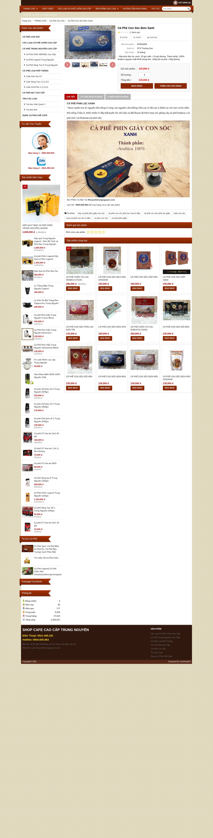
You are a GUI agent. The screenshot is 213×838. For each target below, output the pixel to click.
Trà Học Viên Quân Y (35, 104)
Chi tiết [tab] (71, 97)
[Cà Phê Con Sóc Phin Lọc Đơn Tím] (80, 310)
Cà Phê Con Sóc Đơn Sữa (112, 327)
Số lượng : (126, 74)
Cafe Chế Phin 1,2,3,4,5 (37, 87)
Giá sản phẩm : (128, 68)
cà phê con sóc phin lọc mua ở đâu (124, 213)
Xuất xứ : (131, 48)
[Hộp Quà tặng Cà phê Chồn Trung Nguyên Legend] (41, 203)
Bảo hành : (130, 52)
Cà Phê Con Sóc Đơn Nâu (144, 376)
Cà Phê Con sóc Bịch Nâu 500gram (112, 278)
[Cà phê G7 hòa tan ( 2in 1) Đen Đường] (27, 458)
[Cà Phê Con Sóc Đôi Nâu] (80, 360)
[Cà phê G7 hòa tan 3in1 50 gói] (27, 443)
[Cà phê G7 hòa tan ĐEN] (27, 473)
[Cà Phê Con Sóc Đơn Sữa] (112, 310)
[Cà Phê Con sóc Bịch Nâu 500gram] (112, 260)
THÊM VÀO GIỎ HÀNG (170, 86)
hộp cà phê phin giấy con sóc (91, 213)
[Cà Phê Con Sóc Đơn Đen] (112, 360)
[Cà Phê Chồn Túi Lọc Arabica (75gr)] (80, 260)
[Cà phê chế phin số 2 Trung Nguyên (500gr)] (27, 413)
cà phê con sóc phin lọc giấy (157, 213)
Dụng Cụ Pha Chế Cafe (34, 115)
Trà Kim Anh (31, 109)
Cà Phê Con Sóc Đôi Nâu (79, 376)
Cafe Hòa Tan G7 (34, 76)
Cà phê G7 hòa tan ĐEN (45, 463)
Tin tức (155, 9)
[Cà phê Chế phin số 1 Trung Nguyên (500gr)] (27, 428)
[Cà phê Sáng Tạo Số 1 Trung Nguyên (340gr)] (27, 517)
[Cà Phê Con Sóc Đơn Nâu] (144, 360)
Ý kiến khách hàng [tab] (118, 97)
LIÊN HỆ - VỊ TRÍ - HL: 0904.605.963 (40, 15)
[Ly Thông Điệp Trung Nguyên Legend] (27, 295)
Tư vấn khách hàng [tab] (91, 97)
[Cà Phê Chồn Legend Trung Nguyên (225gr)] (27, 502)
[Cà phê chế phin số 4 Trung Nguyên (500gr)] (27, 398)
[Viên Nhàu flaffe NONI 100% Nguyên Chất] (27, 384)
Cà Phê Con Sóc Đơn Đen (112, 376)
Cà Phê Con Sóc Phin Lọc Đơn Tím (80, 328)
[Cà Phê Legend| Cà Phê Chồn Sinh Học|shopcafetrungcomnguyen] (27, 574)
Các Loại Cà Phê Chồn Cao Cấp (74, 9)
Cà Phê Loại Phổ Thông (35, 71)
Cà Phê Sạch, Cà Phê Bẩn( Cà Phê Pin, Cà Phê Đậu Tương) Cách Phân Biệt (46, 549)
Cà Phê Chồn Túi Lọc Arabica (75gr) (77, 278)
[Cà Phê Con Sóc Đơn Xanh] (90, 42)
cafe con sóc (179, 213)
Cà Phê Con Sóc (31, 37)
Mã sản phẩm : (128, 44)
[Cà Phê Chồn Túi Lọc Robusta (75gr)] (144, 310)
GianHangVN (185, 662)
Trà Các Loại (29, 98)
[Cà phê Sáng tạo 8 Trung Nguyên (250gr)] (27, 487)
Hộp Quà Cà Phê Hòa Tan (46, 271)
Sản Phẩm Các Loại (105, 9)
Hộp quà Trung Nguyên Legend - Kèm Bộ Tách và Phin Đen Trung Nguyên (46, 241)
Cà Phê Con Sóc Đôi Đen (176, 327)
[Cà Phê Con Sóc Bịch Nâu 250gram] (177, 360)
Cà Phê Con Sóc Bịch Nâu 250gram (176, 378)
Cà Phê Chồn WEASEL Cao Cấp (41, 54)
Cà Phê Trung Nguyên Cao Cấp (39, 49)
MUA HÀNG (136, 86)
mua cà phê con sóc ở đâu (78, 218)
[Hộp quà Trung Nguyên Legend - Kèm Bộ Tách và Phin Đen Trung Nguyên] (27, 248)
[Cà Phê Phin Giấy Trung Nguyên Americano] (27, 339)
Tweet (138, 38)
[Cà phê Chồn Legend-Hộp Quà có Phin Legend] (27, 265)
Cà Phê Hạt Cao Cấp (33, 93)
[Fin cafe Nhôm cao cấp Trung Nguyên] (27, 369)
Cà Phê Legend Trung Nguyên (40, 60)
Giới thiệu (47, 9)
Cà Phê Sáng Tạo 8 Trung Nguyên (42, 65)
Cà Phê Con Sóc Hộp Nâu (144, 277)
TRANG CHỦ (29, 9)
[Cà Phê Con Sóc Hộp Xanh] (177, 260)
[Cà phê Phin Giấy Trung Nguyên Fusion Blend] (27, 324)
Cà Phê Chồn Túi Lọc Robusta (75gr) (142, 328)
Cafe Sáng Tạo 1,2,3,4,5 (37, 82)
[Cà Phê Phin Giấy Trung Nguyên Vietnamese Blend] (27, 354)
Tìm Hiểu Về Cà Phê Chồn (46, 558)
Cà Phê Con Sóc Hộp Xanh (174, 278)
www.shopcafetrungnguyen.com (45, 648)
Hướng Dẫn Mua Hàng (135, 9)
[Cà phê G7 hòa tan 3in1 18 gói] (27, 532)
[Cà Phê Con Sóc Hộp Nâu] (144, 260)
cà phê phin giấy (119, 218)
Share (124, 38)
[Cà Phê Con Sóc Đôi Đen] (177, 310)
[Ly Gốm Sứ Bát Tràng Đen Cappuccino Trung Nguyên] (27, 310)
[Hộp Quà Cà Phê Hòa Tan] (27, 280)
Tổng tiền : (126, 80)
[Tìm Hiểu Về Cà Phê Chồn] (27, 563)
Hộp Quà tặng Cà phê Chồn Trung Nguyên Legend (37, 226)
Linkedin (153, 38)
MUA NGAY (73, 288)
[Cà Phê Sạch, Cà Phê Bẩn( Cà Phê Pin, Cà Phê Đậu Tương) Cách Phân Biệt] (27, 551)
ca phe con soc (101, 218)
